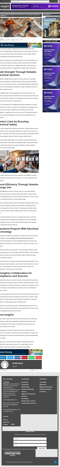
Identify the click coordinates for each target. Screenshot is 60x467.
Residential (24, 382)
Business (24, 396)
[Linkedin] (59, 1)
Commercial (25, 384)
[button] (1, 1)
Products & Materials (27, 389)
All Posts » (15, 366)
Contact (5, 424)
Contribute (43, 391)
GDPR (13, 424)
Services (24, 391)
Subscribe (6, 422)
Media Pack (43, 384)
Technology (24, 398)
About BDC (43, 382)
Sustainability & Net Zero (28, 403)
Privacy (5, 419)
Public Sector (25, 387)
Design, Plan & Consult (28, 401)
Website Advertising (45, 389)
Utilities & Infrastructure (28, 394)
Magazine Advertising (46, 387)
